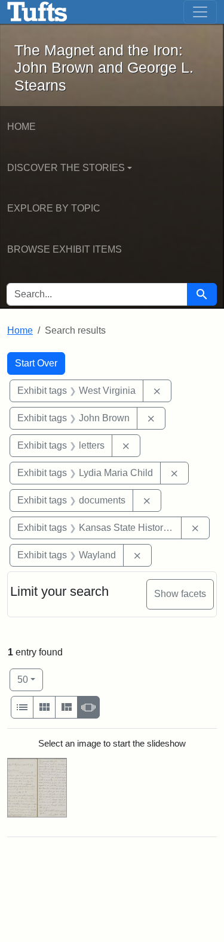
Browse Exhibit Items (64, 249)
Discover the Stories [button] (66, 168)
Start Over (36, 363)
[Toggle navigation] (200, 12)
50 (30, 679)
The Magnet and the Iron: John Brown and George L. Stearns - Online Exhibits (37, 12)
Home (21, 127)
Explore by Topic (53, 208)
